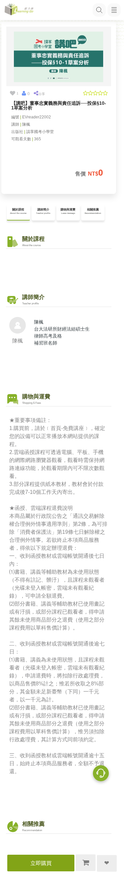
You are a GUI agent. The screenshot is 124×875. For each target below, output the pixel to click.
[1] (13, 93)
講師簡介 (43, 211)
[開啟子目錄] (114, 10)
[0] (23, 93)
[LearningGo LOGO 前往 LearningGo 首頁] (19, 10)
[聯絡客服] (101, 774)
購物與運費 (68, 211)
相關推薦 (93, 211)
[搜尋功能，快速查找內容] (99, 10)
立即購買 (41, 863)
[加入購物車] (86, 862)
